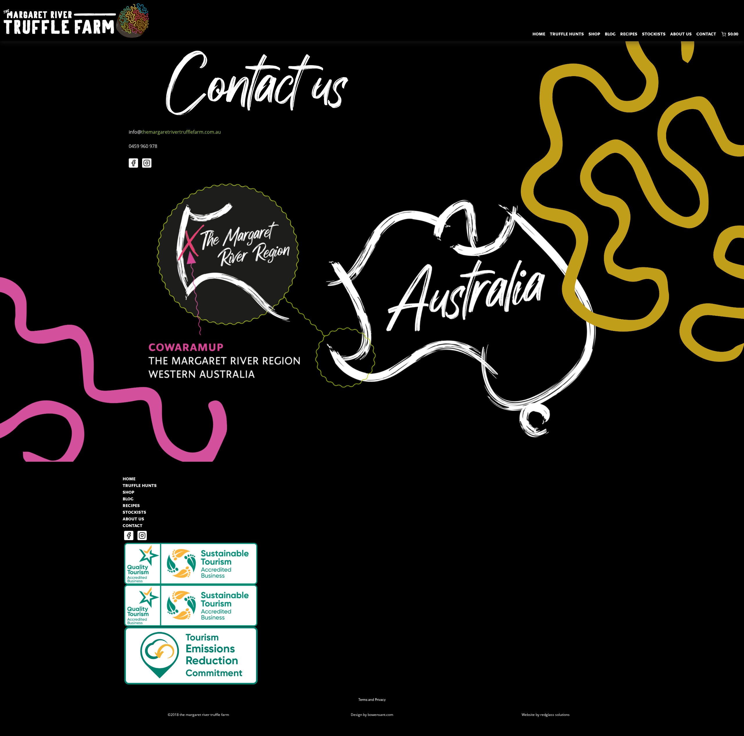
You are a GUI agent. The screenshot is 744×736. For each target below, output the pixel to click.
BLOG (610, 34)
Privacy (380, 700)
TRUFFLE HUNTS (567, 34)
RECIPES (628, 34)
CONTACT (706, 34)
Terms (362, 700)
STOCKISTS (654, 34)
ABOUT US (681, 34)
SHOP (594, 34)
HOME (538, 34)
